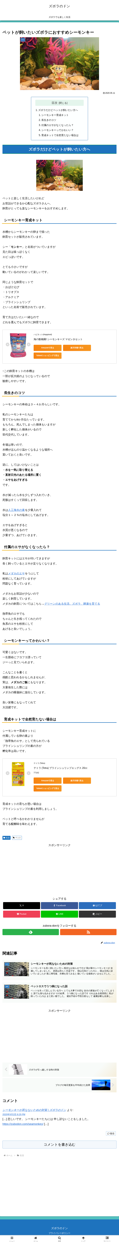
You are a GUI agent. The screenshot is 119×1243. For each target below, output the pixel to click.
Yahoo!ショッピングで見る (47, 355)
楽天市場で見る (77, 348)
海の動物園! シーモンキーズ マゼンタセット (58, 339)
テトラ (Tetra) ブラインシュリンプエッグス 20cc (60, 768)
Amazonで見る (47, 348)
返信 (112, 1133)
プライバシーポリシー (59, 1233)
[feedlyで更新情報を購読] (30, 932)
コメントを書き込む (59, 1144)
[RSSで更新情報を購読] (88, 932)
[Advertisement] (59, 869)
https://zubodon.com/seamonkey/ (22, 1124)
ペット (18, 838)
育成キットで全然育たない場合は (60, 135)
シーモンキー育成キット (55, 115)
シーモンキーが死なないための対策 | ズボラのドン (34, 1110)
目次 (54, 102)
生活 (8, 838)
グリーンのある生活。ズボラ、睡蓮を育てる (72, 603)
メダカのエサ (16, 573)
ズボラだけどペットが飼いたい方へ (58, 110)
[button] (97, 914)
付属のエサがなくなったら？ (57, 125)
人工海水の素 (16, 510)
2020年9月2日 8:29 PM (13, 1114)
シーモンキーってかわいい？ (57, 130)
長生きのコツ (48, 120)
